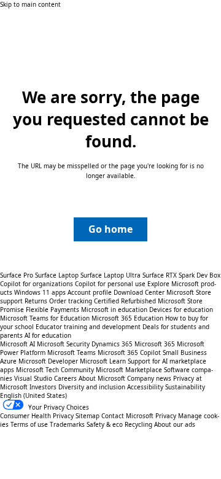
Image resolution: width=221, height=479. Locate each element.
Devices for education (181, 309)
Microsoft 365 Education (127, 318)
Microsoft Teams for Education (45, 318)
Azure (8, 361)
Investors (42, 387)
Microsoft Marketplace (129, 369)
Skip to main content (30, 4)
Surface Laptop (57, 275)
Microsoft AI (17, 344)
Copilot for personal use (110, 283)
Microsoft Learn (103, 361)
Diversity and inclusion (91, 387)
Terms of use (29, 424)
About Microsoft (102, 378)
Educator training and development (88, 326)
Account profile (90, 292)
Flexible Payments (52, 309)
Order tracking (70, 301)
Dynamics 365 (112, 344)
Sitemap (87, 415)
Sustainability (185, 387)
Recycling (138, 424)
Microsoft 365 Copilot (129, 352)
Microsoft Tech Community (55, 369)
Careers (65, 378)
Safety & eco (105, 424)
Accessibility (145, 387)
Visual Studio (33, 378)
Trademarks (67, 424)
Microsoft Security (63, 344)
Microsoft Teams (71, 352)
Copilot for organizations (36, 283)
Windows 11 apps (40, 292)
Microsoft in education (114, 309)
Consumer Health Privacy (37, 415)
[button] (110, 229)
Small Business (185, 352)
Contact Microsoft (127, 415)
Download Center (139, 292)
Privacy (166, 415)
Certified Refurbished (125, 301)
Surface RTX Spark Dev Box (181, 275)
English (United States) (33, 395)
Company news (149, 378)
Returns (36, 301)
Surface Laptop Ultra (110, 275)
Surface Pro (16, 275)
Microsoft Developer (48, 361)
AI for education (48, 335)
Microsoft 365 (154, 344)
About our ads (174, 424)
